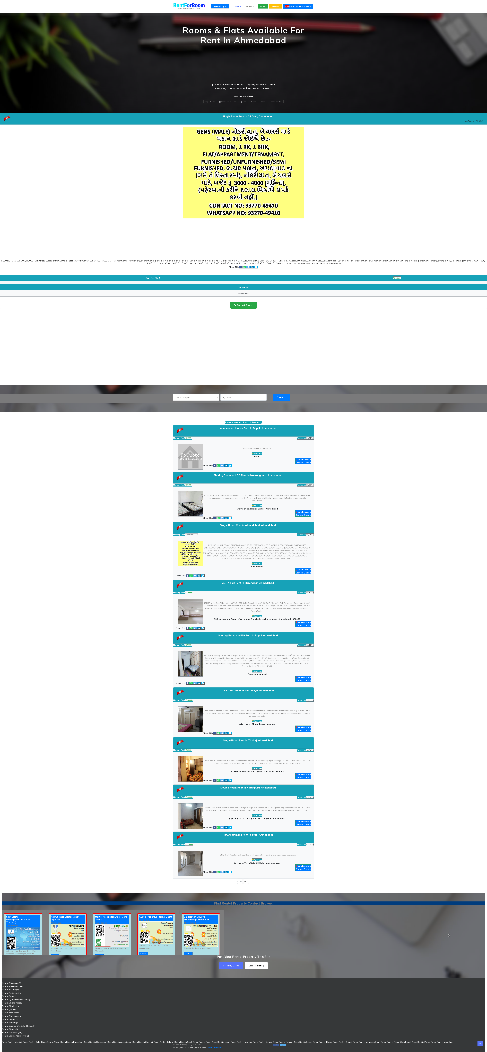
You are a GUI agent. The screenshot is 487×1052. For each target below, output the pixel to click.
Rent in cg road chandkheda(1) (16, 999)
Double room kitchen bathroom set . (257, 448)
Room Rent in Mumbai (12, 1042)
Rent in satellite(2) (10, 1022)
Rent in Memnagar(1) (11, 1012)
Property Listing (231, 966)
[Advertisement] (243, 65)
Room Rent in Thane (322, 1042)
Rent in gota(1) (9, 1009)
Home (238, 6)
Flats (245, 102)
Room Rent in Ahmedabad (119, 1042)
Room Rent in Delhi (31, 1042)
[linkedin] (252, 267)
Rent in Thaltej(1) (10, 1029)
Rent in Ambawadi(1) (11, 993)
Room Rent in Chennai (142, 1042)
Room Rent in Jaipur (220, 1042)
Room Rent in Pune (202, 1042)
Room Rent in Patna (421, 1042)
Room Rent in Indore (302, 1042)
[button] (38, 935)
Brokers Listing (256, 966)
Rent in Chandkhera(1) (12, 1002)
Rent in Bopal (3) (9, 996)
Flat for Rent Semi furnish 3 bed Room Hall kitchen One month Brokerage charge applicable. (257, 855)
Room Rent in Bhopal (342, 1042)
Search (282, 397)
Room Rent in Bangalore (71, 1042)
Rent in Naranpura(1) (11, 983)
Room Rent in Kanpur (262, 1042)
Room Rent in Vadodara (442, 1042)
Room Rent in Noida (50, 1042)
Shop (263, 102)
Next (246, 881)
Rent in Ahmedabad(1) (12, 986)
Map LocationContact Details (303, 461)
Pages (249, 6)
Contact (143, 953)
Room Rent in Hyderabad (94, 1042)
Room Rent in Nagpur (282, 1042)
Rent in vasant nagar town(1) (15, 1035)
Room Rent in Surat (183, 1042)
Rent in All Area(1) (10, 989)
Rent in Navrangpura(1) (12, 1016)
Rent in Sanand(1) (10, 1019)
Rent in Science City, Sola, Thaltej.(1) (18, 1026)
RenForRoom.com (215, 1047)
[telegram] (256, 267)
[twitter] (248, 267)
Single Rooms (210, 102)
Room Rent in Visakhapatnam (366, 1042)
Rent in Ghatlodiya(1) (11, 1006)
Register (275, 6)
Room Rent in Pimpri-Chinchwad (396, 1042)
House (253, 102)
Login (262, 6)
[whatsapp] (244, 267)
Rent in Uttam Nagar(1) (12, 1032)
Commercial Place (275, 102)
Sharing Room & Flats (229, 102)
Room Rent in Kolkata (163, 1042)
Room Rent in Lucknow (241, 1042)
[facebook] (240, 267)
